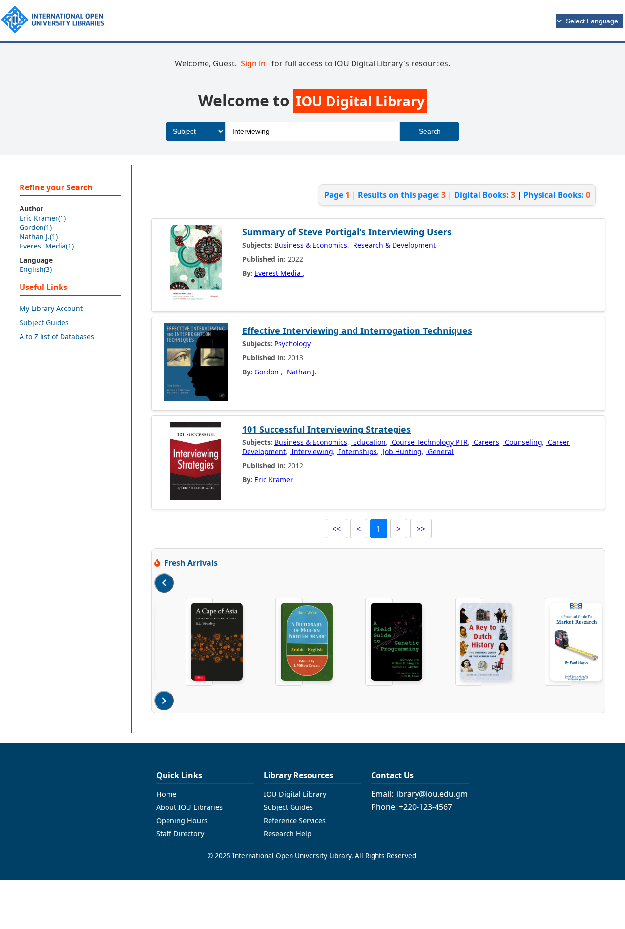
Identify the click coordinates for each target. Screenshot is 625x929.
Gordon (267, 371)
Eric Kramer (273, 479)
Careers (485, 442)
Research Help (288, 833)
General (440, 451)
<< (336, 528)
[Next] (164, 700)
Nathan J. (302, 371)
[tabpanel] (199, 642)
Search (430, 131)
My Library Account (51, 308)
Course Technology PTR (429, 442)
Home (166, 794)
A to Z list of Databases (57, 336)
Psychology (292, 343)
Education (368, 442)
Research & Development (393, 244)
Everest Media (278, 273)
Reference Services (295, 820)
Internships (357, 451)
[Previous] (164, 583)
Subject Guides (44, 322)
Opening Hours (182, 820)
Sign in (254, 63)
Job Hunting (401, 451)
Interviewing (311, 451)
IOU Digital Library (295, 794)
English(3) (36, 269)
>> (421, 528)
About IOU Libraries (189, 807)
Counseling (522, 442)
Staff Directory (180, 833)
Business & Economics (310, 244)
